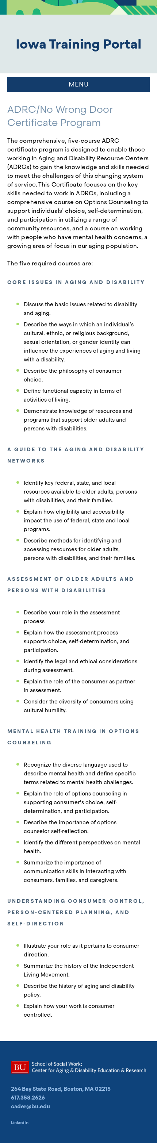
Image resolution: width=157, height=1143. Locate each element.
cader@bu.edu (30, 1106)
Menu (79, 84)
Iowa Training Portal (78, 44)
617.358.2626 (28, 1097)
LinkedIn (19, 1122)
